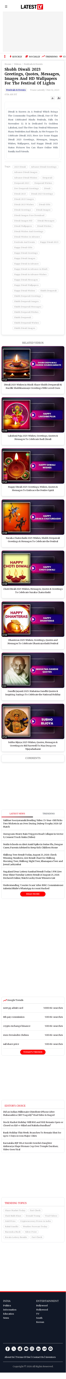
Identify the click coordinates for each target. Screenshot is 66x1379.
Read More (33, 894)
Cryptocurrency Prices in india (35, 1221)
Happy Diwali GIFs (23, 247)
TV (37, 1313)
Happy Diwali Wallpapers (26, 285)
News (6, 1318)
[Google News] (44, 1348)
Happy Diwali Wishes (24, 291)
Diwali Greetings (22, 210)
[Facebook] (7, 1348)
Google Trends (15, 1000)
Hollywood (42, 1309)
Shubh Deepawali (22, 317)
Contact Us (38, 1357)
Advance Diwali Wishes (25, 178)
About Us (9, 1357)
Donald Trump (33, 1216)
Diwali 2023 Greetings (42, 194)
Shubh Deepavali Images (26, 301)
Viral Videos (51, 1216)
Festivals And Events (24, 242)
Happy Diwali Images (24, 258)
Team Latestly (37, 90)
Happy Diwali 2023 (49, 242)
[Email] (50, 1348)
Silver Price (31, 1232)
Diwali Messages (46, 221)
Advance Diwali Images (26, 172)
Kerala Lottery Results (16, 1237)
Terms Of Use (23, 1357)
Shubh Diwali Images (24, 328)
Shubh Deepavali (48, 291)
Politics (7, 1305)
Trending (50, 56)
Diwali (47, 188)
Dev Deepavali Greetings (26, 188)
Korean (40, 1322)
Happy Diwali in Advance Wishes (30, 274)
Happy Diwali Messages (26, 280)
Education (8, 1313)
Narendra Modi (13, 1232)
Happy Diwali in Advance (26, 264)
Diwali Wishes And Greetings (28, 231)
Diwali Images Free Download (29, 215)
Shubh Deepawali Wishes (26, 323)
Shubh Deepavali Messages (27, 307)
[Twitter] (13, 1348)
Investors (50, 1357)
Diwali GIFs (44, 204)
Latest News (17, 813)
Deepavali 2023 (21, 183)
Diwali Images (43, 210)
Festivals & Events (16, 90)
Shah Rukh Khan (13, 1216)
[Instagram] (32, 1348)
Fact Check (35, 1210)
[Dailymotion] (20, 1348)
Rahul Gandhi (11, 1226)
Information (9, 1309)
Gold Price (10, 1221)
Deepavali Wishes (43, 183)
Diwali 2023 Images (24, 199)
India (6, 1300)
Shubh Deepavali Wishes (26, 312)
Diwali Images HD (23, 221)
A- (53, 98)
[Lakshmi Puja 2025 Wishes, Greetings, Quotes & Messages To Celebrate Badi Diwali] (33, 415)
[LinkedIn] (38, 1348)
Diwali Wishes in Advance (27, 237)
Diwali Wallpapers (23, 226)
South (39, 1318)
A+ (59, 98)
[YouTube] (26, 1348)
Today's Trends (32, 1052)
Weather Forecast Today (35, 1226)
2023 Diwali (20, 167)
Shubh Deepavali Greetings (27, 296)
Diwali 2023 (20, 194)
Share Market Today (15, 1210)
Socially (34, 56)
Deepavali (47, 178)
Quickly (17, 56)
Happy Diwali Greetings (26, 253)
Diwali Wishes (44, 226)
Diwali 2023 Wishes (24, 204)
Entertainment (47, 1300)
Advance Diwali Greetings (44, 167)
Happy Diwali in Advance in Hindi (30, 269)
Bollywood (42, 1305)
